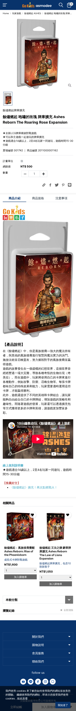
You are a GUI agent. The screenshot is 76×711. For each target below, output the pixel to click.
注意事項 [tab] (61, 198)
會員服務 (38, 653)
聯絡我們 (38, 661)
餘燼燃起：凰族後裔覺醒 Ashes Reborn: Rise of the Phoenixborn (19, 551)
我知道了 (63, 705)
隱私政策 (33, 698)
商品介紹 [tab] (14, 198)
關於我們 (38, 636)
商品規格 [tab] (38, 198)
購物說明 (38, 645)
